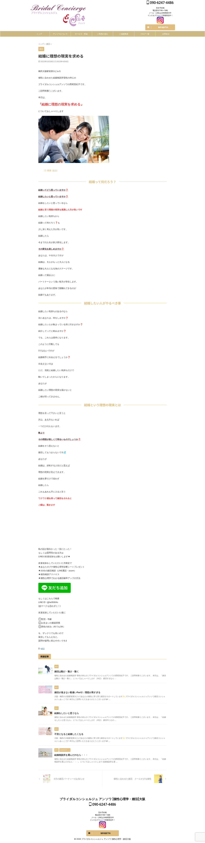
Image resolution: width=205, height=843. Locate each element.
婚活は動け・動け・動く (66, 671)
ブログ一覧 (144, 34)
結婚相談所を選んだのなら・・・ (71, 755)
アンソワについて (60, 34)
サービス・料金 (81, 34)
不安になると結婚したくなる (68, 734)
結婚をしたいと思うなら (66, 713)
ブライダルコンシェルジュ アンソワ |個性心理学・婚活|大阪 (102, 799)
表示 (55, 170)
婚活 (43, 648)
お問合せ (166, 34)
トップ (39, 34)
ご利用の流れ (102, 34)
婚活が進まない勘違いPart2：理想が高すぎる (77, 692)
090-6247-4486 (161, 3)
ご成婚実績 (123, 34)
